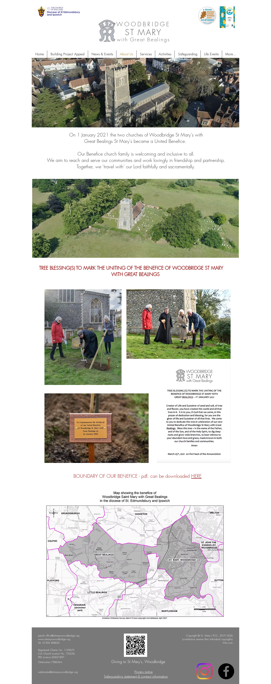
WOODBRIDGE (143, 24)
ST (130, 32)
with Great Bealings (143, 39)
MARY (150, 32)
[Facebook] (226, 671)
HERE (196, 476)
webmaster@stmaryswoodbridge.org (58, 672)
